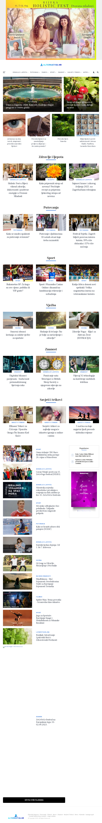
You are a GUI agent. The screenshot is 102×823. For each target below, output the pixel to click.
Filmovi (44, 72)
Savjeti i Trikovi (74, 72)
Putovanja (34, 72)
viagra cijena (72, 77)
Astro (85, 72)
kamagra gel (38, 77)
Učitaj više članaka (34, 800)
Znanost (61, 72)
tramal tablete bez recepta (55, 77)
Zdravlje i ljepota (20, 72)
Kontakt (27, 77)
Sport (52, 72)
